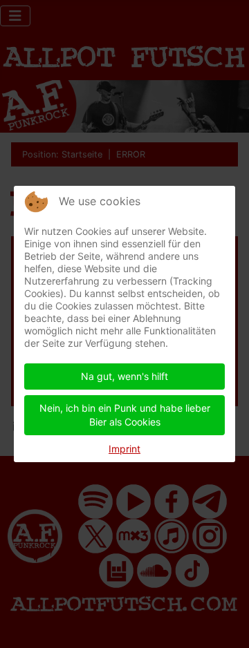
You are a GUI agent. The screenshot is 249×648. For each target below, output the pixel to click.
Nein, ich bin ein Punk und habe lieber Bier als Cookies (124, 415)
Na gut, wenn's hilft (124, 376)
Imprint (124, 449)
